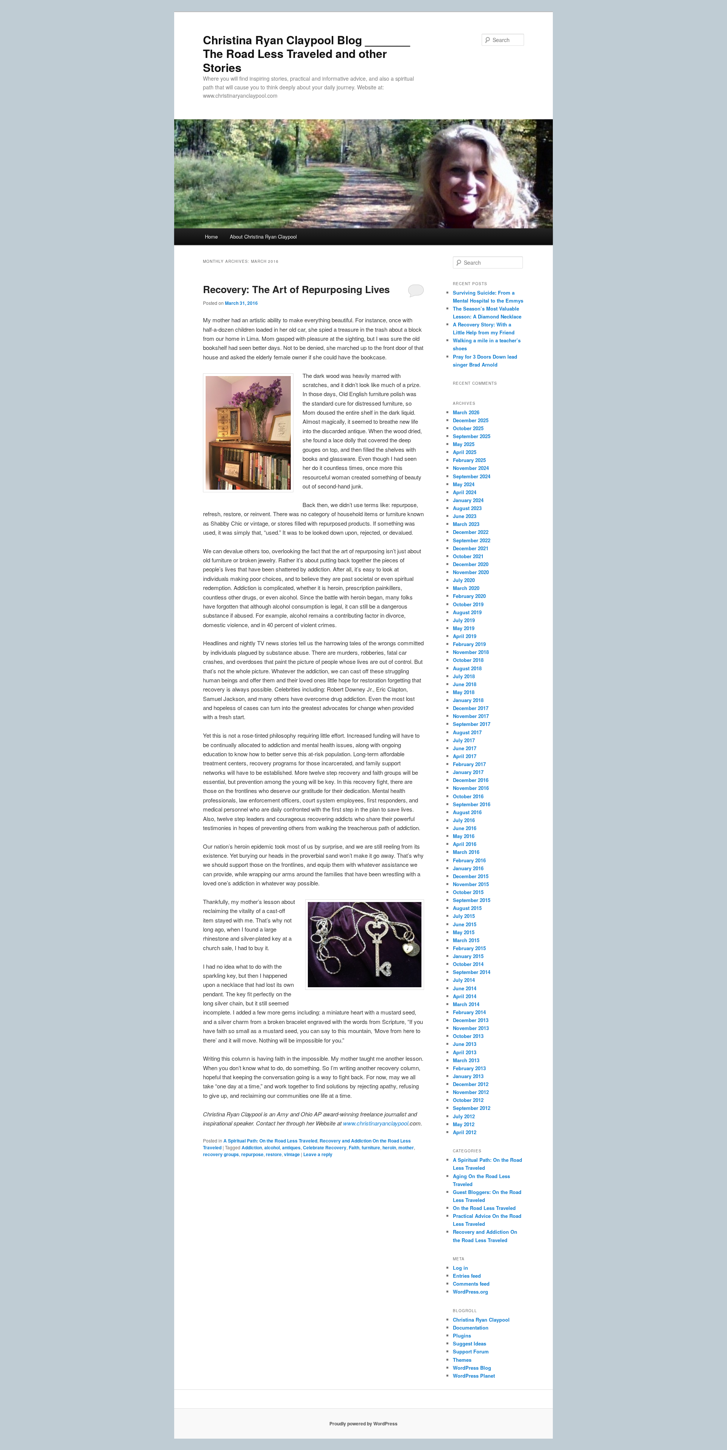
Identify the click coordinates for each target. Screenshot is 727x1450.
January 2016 (468, 868)
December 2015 (470, 876)
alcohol (272, 1147)
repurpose (252, 1154)
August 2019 (467, 612)
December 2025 (470, 420)
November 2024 (471, 467)
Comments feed (471, 1283)
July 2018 (464, 676)
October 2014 (468, 964)
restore (274, 1154)
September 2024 (471, 476)
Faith (354, 1147)
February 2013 (469, 1068)
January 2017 (468, 772)
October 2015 (468, 892)
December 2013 (470, 1020)
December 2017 (470, 708)
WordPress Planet (474, 1375)
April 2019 (464, 636)
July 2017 (464, 740)
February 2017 (469, 764)
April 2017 (464, 756)
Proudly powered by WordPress (363, 1423)
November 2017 (471, 716)
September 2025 (471, 436)
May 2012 (463, 1124)
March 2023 (466, 524)
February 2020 (469, 595)
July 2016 (464, 820)
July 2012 (464, 1116)
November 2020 (471, 572)
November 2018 (471, 652)
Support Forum (471, 1351)
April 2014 (464, 996)
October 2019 (468, 604)
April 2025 (464, 452)
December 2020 (470, 564)
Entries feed (467, 1275)
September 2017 (471, 723)
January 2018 (468, 700)
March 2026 (466, 412)
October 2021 (468, 556)
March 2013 (466, 1060)
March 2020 (466, 588)
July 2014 (464, 979)
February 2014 (469, 1012)
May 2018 (463, 692)
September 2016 (471, 804)
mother (406, 1147)
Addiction (252, 1147)
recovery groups (221, 1154)
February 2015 (469, 948)
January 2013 (468, 1076)
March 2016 (466, 851)
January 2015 (468, 956)
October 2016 (468, 796)
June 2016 (464, 828)
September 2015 (471, 900)
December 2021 (470, 548)
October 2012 (468, 1099)
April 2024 (464, 492)
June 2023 (464, 516)
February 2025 (469, 460)
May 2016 (463, 836)
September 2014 (471, 972)
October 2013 (468, 1036)
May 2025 (463, 444)
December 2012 (470, 1084)
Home (211, 236)
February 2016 (469, 860)
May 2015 (463, 932)
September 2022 (471, 540)
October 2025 (468, 428)
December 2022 (470, 531)
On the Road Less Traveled (484, 1207)
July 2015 (464, 915)
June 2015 (464, 924)
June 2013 (464, 1043)
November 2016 (471, 787)
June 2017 (464, 748)
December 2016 (470, 780)
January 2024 (468, 500)
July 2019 (464, 620)
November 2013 (471, 1028)
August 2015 (467, 908)
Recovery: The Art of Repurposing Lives (296, 289)
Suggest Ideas (469, 1343)
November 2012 (471, 1092)
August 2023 (467, 508)
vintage (292, 1154)
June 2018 (464, 684)
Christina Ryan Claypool (481, 1319)
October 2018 (468, 659)
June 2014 (464, 988)
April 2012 (464, 1132)
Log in (460, 1267)
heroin (389, 1147)
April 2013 (464, 1052)
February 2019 (469, 644)
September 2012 (471, 1107)
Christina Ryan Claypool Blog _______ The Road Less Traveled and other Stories (306, 53)
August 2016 (467, 812)
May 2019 (463, 628)
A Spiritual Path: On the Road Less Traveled (270, 1140)
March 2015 (466, 940)
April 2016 (464, 844)
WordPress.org (470, 1291)
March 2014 (466, 1004)
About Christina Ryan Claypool (263, 236)
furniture (371, 1147)
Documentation (470, 1327)
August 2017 (467, 732)
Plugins (462, 1335)
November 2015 (471, 884)
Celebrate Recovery (324, 1147)
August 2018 (467, 668)
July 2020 (464, 580)
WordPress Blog (472, 1367)
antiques (291, 1147)
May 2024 (463, 484)
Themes (462, 1359)
